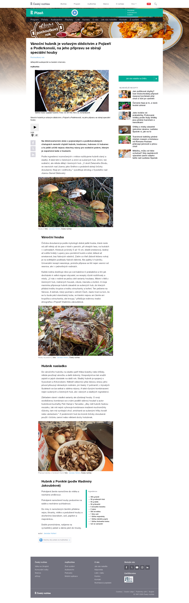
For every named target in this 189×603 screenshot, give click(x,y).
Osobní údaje (129, 592)
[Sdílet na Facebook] (33, 142)
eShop (37, 576)
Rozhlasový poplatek (102, 583)
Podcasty (68, 573)
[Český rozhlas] (40, 4)
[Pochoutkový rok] (94, 30)
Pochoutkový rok (37, 57)
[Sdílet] (36, 135)
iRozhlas (63, 4)
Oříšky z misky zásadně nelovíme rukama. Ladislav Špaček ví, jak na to (145, 129)
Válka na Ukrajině (42, 566)
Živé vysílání (70, 566)
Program (77, 4)
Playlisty (69, 19)
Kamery (130, 15)
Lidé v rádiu (99, 573)
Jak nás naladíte (109, 19)
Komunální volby (41, 570)
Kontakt (123, 19)
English (151, 592)
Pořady (44, 19)
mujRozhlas (92, 4)
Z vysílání (134, 19)
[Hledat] (155, 4)
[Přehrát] (35, 127)
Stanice (106, 4)
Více (145, 19)
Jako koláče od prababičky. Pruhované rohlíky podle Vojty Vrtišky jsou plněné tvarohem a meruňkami (145, 118)
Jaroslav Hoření (54, 229)
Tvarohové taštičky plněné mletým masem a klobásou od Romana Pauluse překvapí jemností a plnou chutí (145, 141)
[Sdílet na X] (33, 148)
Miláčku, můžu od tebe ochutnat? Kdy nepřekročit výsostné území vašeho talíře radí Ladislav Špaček (145, 154)
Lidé (78, 19)
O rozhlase (120, 4)
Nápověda (98, 570)
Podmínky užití (141, 592)
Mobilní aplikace (71, 576)
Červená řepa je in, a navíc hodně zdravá (145, 104)
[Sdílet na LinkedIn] (33, 154)
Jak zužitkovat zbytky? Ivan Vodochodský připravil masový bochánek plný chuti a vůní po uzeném (145, 95)
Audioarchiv (132, 12)
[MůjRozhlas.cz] (35, 67)
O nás (95, 19)
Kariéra (97, 576)
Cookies (119, 592)
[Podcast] (32, 135)
